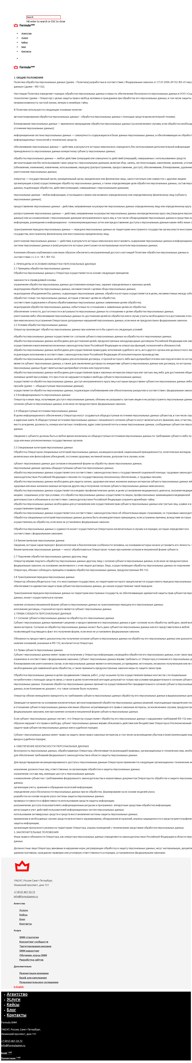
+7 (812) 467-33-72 (24, 892)
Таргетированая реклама (35, 946)
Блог (24, 47)
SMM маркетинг (29, 950)
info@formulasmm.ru (26, 896)
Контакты (26, 51)
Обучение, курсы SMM (33, 955)
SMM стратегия (29, 937)
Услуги (25, 38)
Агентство (27, 33)
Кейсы (25, 42)
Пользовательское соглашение (38, 982)
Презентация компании (34, 973)
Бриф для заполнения (33, 977)
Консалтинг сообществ (33, 941)
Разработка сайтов (31, 959)
